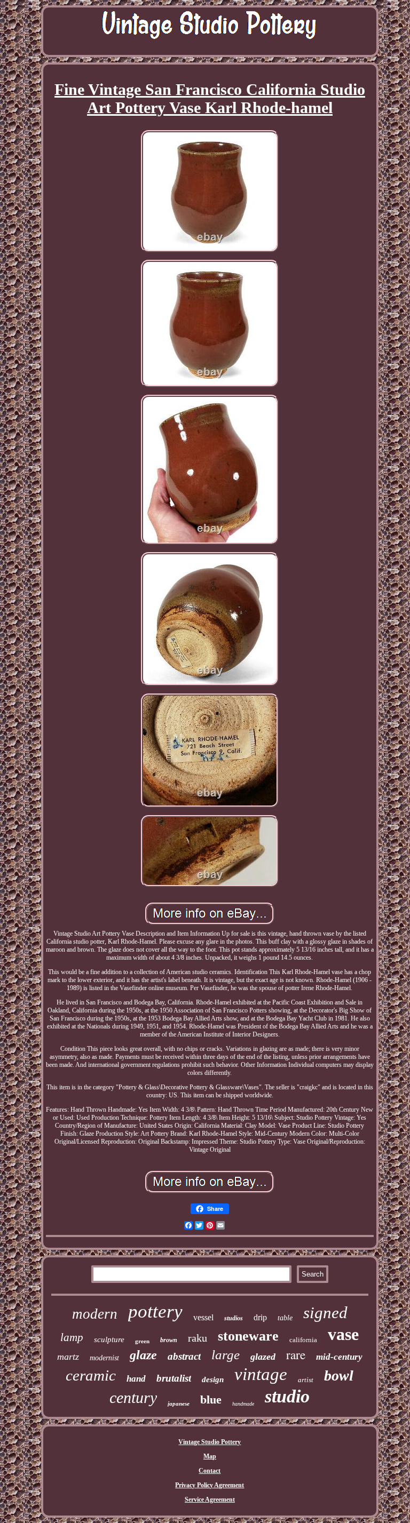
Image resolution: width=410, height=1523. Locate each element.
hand (136, 1379)
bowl (338, 1375)
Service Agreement (210, 1499)
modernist (104, 1358)
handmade (243, 1404)
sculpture (109, 1339)
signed (325, 1312)
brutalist (173, 1378)
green (142, 1341)
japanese (179, 1403)
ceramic (91, 1375)
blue (211, 1399)
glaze (143, 1355)
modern (94, 1314)
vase (343, 1334)
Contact (209, 1470)
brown (168, 1340)
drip (260, 1317)
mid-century (339, 1357)
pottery (155, 1311)
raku (197, 1338)
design (213, 1379)
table (285, 1318)
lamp (71, 1337)
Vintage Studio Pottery (209, 1442)
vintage (260, 1374)
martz (68, 1356)
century (133, 1397)
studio (287, 1396)
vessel (203, 1317)
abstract (184, 1356)
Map (209, 1456)
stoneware (248, 1336)
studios (233, 1318)
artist (305, 1380)
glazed (262, 1356)
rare (295, 1354)
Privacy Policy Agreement (209, 1485)
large (225, 1354)
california (303, 1340)
